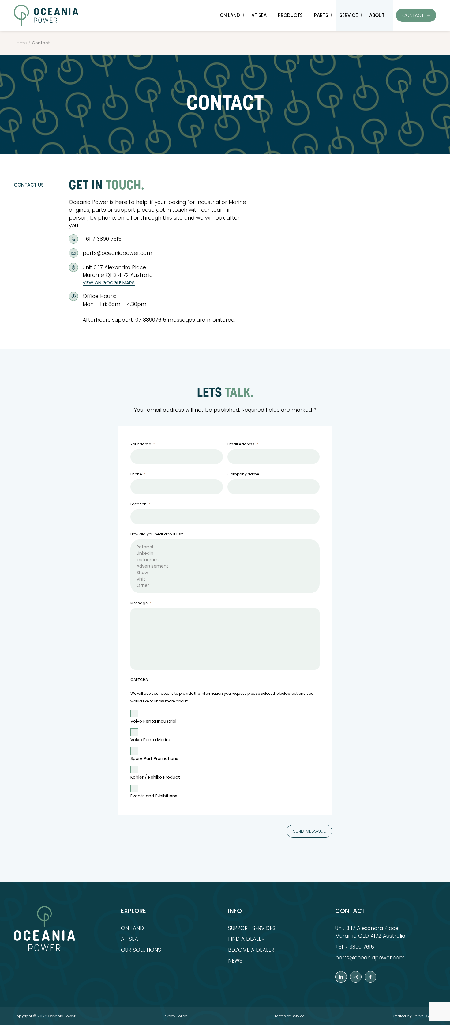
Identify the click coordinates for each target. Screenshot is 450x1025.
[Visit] (225, 579)
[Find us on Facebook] (370, 977)
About (376, 15)
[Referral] (225, 547)
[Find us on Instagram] (356, 977)
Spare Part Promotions (154, 758)
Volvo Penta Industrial (153, 721)
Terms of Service (289, 1016)
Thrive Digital (424, 1016)
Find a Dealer (246, 939)
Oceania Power (61, 1016)
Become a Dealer (251, 950)
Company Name (243, 474)
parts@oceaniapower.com (117, 253)
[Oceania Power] (46, 15)
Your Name (142, 444)
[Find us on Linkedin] (341, 977)
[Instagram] (225, 560)
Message (141, 603)
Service (348, 15)
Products (290, 15)
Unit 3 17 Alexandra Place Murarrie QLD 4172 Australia (370, 932)
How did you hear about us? (156, 534)
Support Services (252, 928)
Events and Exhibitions (153, 796)
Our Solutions (141, 950)
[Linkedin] (225, 553)
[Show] (225, 572)
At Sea (259, 15)
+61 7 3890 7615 (102, 239)
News (235, 960)
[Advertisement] (225, 566)
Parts (321, 15)
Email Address (242, 444)
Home (20, 43)
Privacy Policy (174, 1016)
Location (140, 504)
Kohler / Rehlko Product (155, 777)
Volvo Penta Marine (150, 740)
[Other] (225, 585)
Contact (413, 15)
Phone (138, 474)
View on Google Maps (109, 282)
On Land (230, 15)
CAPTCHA (139, 679)
